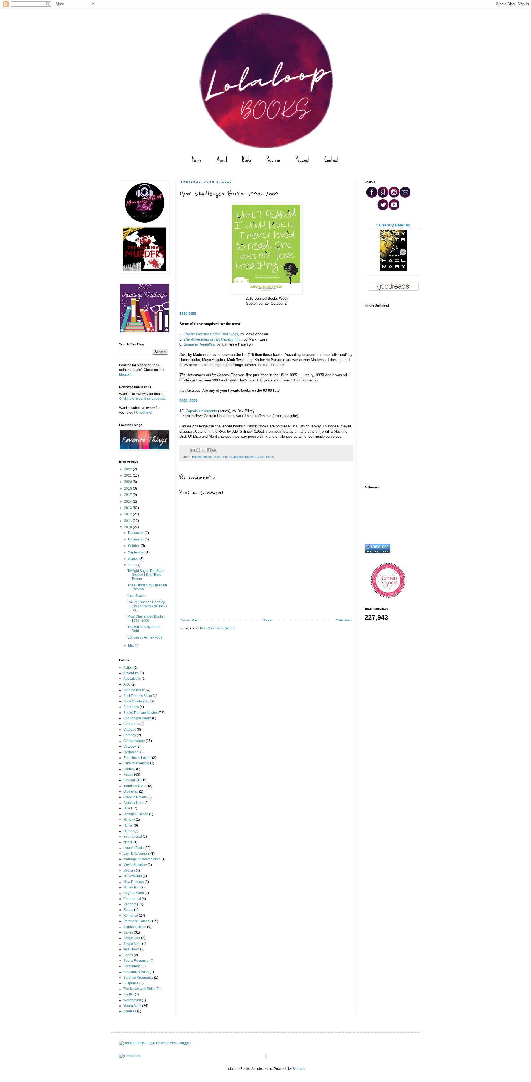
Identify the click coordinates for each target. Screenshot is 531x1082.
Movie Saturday (135, 865)
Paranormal (132, 899)
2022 (128, 469)
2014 (128, 501)
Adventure (131, 673)
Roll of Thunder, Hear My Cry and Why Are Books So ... (147, 606)
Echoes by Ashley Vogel (145, 637)
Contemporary (134, 741)
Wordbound (132, 1000)
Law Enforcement (136, 854)
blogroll (125, 375)
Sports (128, 955)
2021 (128, 475)
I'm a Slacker (137, 596)
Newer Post (189, 620)
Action (128, 668)
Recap (128, 910)
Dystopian (131, 752)
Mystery (129, 870)
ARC (127, 684)
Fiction (128, 775)
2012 (128, 514)
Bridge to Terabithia (199, 344)
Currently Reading (393, 225)
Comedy (129, 735)
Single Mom (132, 944)
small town (131, 949)
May (131, 645)
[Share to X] (203, 450)
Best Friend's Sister (137, 696)
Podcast (303, 159)
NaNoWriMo (132, 876)
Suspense (131, 983)
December (136, 533)
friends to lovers (135, 786)
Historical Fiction (135, 814)
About (221, 159)
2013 (128, 508)
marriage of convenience (142, 859)
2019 (128, 488)
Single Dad (131, 938)
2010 (128, 527)
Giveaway (130, 791)
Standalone (132, 966)
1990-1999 (187, 314)
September (136, 552)
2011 (128, 521)
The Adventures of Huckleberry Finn (212, 339)
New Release (133, 882)
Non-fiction (131, 887)
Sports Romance (136, 961)
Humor (128, 831)
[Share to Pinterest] (214, 450)
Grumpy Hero (133, 803)
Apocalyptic (132, 679)
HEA (126, 808)
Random (129, 904)
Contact (331, 159)
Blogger (298, 1069)
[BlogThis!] (198, 450)
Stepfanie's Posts (136, 972)
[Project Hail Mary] (393, 269)
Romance (130, 916)
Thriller (128, 994)
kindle (127, 842)
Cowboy (129, 746)
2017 (128, 495)
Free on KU (131, 780)
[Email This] (193, 450)
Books (247, 159)
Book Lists (221, 456)
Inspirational (132, 836)
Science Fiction (134, 927)
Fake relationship (136, 763)
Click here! (144, 412)
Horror (128, 825)
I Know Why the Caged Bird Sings (211, 334)
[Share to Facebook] (209, 450)
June (132, 565)
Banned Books (202, 456)
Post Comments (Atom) (217, 628)
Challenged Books (241, 456)
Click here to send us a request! (142, 399)
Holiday (129, 820)
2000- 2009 (188, 401)
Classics (129, 729)
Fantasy (129, 769)
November (136, 539)
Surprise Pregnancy (138, 977)
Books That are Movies (140, 713)
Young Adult (132, 1006)
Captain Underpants (201, 411)
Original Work (133, 893)
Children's (131, 724)
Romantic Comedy (137, 921)
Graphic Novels (135, 797)
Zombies (129, 1011)
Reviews (274, 159)
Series (128, 932)
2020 (128, 482)
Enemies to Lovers (137, 758)
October (134, 546)
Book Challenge (135, 701)
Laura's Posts (264, 456)
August (133, 559)
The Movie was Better (139, 989)
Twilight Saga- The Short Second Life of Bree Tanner (145, 575)
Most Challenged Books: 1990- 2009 (145, 618)
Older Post (344, 620)
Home (197, 159)
